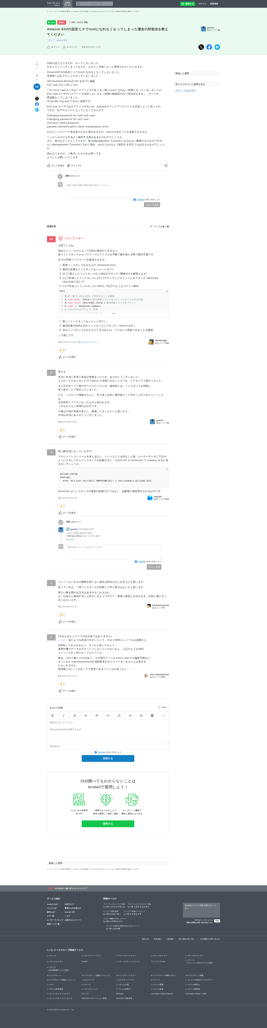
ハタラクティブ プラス (125, 980)
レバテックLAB (122, 927)
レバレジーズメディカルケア (58, 994)
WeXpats (120, 994)
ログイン (203, 4)
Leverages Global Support (162, 994)
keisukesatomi (160, 605)
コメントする (152, 204)
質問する (108, 823)
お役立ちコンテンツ (73, 920)
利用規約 (157, 939)
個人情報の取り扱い (187, 939)
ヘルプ (67, 916)
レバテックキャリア (134, 912)
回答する (108, 758)
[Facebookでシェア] (209, 47)
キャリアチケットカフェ (126, 975)
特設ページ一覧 (53, 924)
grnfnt (210, 27)
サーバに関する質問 (62, 11)
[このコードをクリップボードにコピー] (167, 291)
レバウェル (86, 984)
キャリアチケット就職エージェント (96, 975)
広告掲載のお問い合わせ (210, 939)
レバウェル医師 (157, 989)
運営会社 (145, 939)
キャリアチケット (54, 975)
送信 (217, 921)
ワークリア (155, 980)
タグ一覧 (50, 916)
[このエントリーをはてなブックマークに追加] (217, 47)
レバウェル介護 (122, 984)
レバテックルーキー (112, 912)
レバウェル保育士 (192, 984)
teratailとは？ (53, 904)
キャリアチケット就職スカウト (163, 975)
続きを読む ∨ (71, 539)
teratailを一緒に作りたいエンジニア (71, 888)
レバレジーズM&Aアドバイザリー (199, 980)
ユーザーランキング (55, 920)
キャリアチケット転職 (194, 975)
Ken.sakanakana (159, 674)
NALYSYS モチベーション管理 (94, 998)
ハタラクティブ (88, 980)
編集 (87, 342)
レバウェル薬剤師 (192, 989)
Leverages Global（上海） (196, 994)
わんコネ (85, 994)
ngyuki (158, 496)
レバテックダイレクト (115, 920)
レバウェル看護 (157, 984)
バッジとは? (52, 908)
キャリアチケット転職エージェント (61, 980)
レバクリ (50, 984)
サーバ (50, 40)
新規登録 (214, 4)
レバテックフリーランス (114, 905)
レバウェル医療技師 (55, 989)
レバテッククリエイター (139, 905)
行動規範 (140, 199)
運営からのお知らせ (73, 908)
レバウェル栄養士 (123, 989)
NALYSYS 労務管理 (124, 998)
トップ (49, 11)
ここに (62, 639)
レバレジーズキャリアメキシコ (59, 998)
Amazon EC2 (62, 40)
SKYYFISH (161, 341)
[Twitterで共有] (201, 47)
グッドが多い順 (161, 226)
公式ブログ (69, 904)
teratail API (70, 912)
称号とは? (51, 912)
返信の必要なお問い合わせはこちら (199, 922)
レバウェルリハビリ (90, 989)
